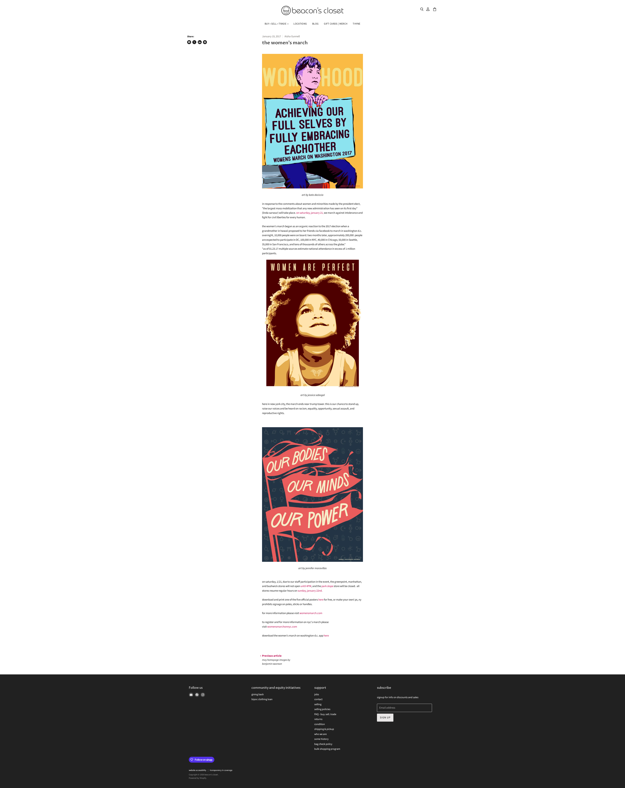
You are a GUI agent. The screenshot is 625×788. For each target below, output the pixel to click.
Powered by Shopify (197, 778)
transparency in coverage (221, 770)
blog (315, 24)
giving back (257, 694)
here (320, 600)
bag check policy (323, 744)
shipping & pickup (324, 729)
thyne (356, 24)
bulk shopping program (327, 749)
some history (321, 739)
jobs (316, 694)
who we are (320, 734)
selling (317, 704)
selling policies (322, 709)
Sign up (385, 717)
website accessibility (197, 770)
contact (318, 699)
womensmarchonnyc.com (282, 627)
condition (319, 724)
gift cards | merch (335, 24)
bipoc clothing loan (261, 699)
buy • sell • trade (276, 24)
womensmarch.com (310, 613)
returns (318, 719)
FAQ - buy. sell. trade (325, 714)
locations (300, 24)
